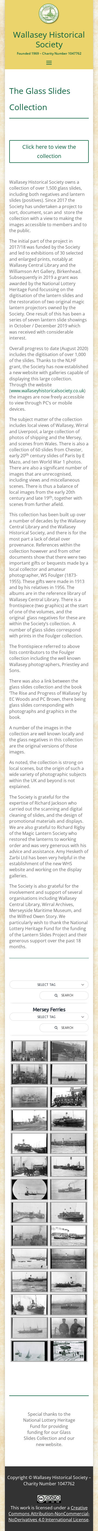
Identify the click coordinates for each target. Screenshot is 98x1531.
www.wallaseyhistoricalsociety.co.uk (47, 391)
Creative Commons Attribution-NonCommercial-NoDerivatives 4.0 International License (49, 1514)
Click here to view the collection (49, 151)
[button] (49, 985)
